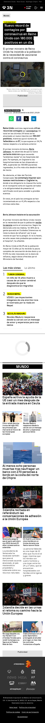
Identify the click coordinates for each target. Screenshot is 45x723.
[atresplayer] (36, 8)
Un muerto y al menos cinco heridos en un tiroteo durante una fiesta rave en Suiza (32, 542)
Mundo (22, 366)
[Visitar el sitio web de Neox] (33, 672)
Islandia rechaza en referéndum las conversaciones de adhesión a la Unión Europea (21, 514)
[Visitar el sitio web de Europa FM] (22, 683)
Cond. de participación (30, 712)
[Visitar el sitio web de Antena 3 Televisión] (11, 672)
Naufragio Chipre (32, 2)
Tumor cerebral (16, 274)
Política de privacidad (27, 707)
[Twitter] (23, 110)
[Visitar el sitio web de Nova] (11, 677)
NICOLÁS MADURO (17, 314)
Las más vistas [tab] (12, 268)
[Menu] (42, 8)
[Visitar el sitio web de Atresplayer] (17, 689)
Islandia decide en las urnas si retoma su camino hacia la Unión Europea (22, 610)
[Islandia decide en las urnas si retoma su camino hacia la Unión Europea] (22, 594)
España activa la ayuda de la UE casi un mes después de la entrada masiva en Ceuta (21, 400)
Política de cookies (13, 712)
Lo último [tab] (29, 268)
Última (28, 7)
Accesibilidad (23, 717)
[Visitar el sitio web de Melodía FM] (33, 683)
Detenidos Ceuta (10, 2)
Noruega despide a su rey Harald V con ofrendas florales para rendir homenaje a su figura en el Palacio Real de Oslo (11, 639)
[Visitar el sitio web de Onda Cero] (11, 683)
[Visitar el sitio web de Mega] (22, 677)
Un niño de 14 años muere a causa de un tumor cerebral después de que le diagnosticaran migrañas (21, 281)
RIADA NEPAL (14, 294)
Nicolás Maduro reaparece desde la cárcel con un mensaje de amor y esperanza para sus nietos (23, 321)
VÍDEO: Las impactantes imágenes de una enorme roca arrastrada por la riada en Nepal (22, 301)
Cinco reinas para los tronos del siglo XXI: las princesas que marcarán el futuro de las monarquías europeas (11, 428)
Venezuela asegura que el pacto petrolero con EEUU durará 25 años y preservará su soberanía (11, 543)
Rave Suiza (21, 2)
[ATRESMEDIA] (22, 664)
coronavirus (32, 131)
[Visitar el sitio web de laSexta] (22, 672)
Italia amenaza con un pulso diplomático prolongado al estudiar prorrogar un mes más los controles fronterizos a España (32, 639)
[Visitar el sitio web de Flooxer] (30, 689)
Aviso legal (13, 707)
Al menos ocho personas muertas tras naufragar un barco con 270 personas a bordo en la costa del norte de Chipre (20, 471)
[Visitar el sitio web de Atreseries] (33, 677)
